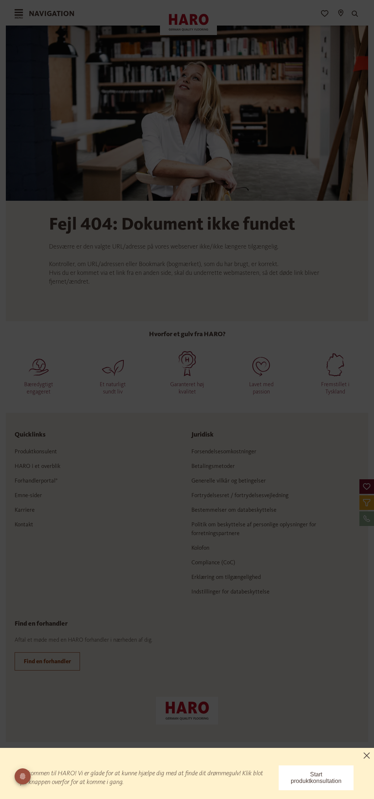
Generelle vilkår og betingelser (228, 480)
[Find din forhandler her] (340, 14)
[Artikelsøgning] (353, 14)
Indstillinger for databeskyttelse (230, 591)
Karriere (25, 509)
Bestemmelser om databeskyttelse (233, 509)
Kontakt (24, 524)
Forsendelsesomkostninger (223, 451)
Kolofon (200, 547)
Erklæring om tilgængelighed (226, 576)
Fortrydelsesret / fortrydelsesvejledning (240, 495)
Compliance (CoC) (213, 562)
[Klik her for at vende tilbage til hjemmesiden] (187, 710)
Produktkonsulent (36, 451)
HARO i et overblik (37, 465)
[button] (366, 486)
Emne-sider (28, 495)
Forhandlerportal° (36, 480)
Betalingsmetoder (213, 465)
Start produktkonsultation (316, 777)
